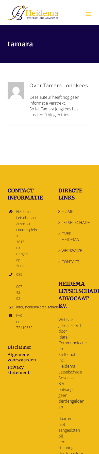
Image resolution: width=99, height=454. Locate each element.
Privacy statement (19, 370)
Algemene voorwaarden (22, 357)
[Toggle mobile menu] (88, 14)
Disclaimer (19, 347)
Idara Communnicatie (72, 340)
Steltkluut (66, 354)
